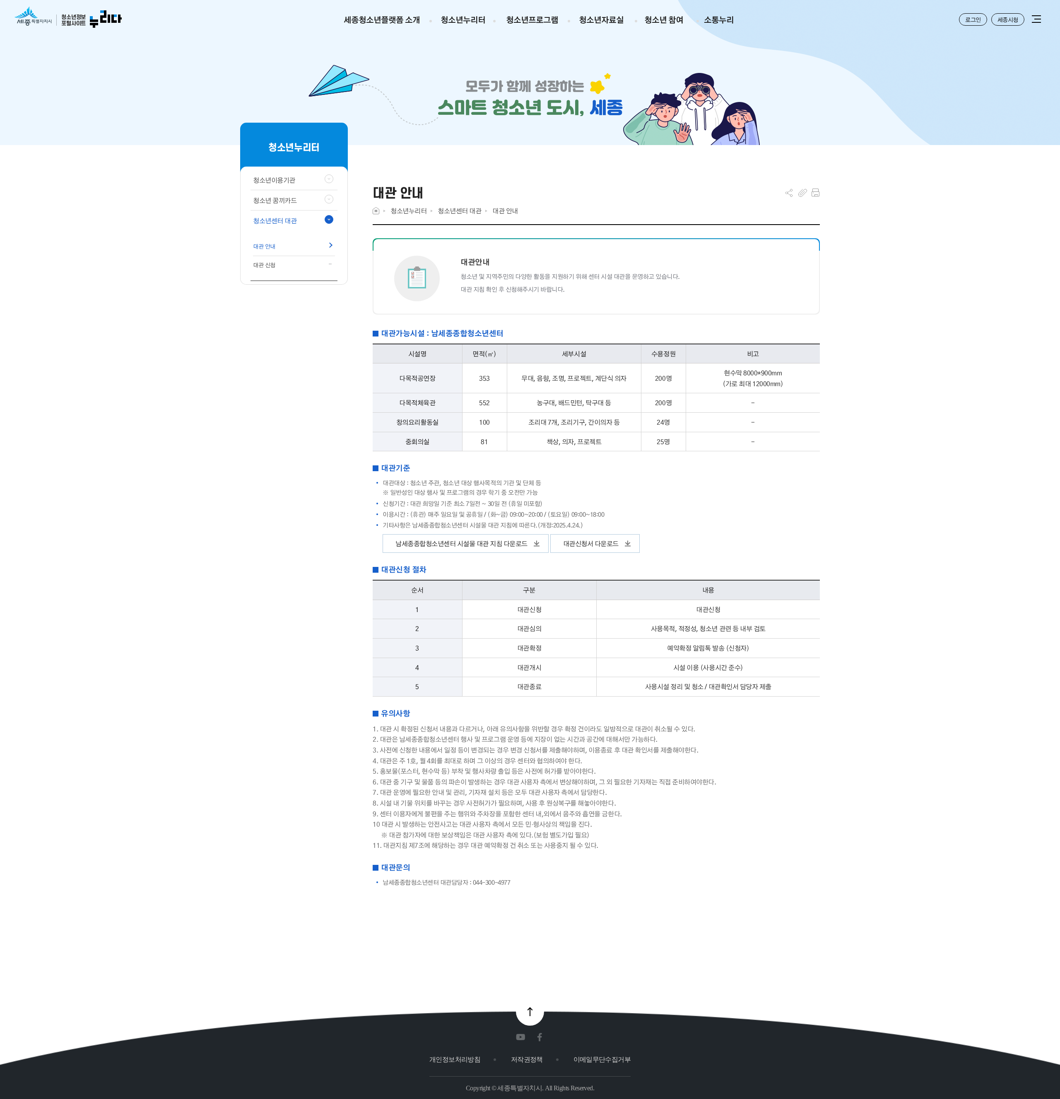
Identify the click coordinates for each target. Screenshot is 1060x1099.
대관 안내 (505, 210)
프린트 (815, 193)
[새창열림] (522, 1037)
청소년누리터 (408, 210)
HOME (376, 210)
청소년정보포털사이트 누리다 (68, 17)
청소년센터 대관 (459, 210)
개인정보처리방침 (454, 1059)
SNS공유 (789, 193)
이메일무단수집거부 (602, 1059)
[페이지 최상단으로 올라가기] (530, 1011)
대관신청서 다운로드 (591, 543)
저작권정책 (527, 1059)
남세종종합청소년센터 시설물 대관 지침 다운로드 (461, 543)
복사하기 (802, 193)
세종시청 (1007, 19)
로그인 (973, 19)
